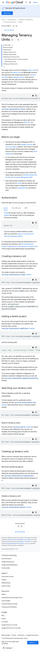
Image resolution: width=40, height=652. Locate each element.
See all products (6, 558)
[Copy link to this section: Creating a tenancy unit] (28, 256)
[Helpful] (13, 25)
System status (6, 586)
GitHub (4, 594)
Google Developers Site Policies (15, 543)
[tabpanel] (20, 224)
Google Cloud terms (32, 635)
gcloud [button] (5, 208)
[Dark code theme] (33, 95)
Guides (20, 22)
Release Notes (6, 583)
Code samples (6, 600)
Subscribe (33, 642)
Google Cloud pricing (8, 562)
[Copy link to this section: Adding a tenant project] (28, 316)
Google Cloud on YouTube (9, 625)
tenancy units (31, 70)
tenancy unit (16, 72)
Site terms (21, 635)
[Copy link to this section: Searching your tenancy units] (34, 388)
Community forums (8, 576)
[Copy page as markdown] (18, 39)
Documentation (11, 19)
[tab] (6, 208)
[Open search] (26, 2)
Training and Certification (9, 607)
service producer (11, 147)
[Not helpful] (16, 25)
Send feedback (9, 30)
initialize (7, 215)
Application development (26, 19)
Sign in (35, 2)
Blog (3, 615)
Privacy (14, 635)
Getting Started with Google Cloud (12, 597)
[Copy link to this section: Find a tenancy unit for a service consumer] (12, 396)
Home (3, 19)
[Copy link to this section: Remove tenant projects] (25, 467)
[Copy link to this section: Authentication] (19, 198)
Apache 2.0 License (24, 541)
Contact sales (6, 568)
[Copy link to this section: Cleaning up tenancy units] (31, 451)
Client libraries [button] (16, 208)
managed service (18, 77)
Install (6, 213)
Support (4, 579)
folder (19, 183)
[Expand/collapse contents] (12, 45)
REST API (27, 122)
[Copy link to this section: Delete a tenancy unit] (23, 496)
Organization (21, 188)
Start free (7, 13)
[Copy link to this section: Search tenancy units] (22, 423)
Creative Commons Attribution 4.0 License (18, 539)
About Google (6, 635)
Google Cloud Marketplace (10, 565)
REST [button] (26, 208)
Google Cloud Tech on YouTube (11, 628)
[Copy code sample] (36, 95)
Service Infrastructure (15, 8)
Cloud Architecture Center (9, 604)
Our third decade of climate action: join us (15, 638)
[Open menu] (3, 2)
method (16, 275)
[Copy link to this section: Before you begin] (22, 137)
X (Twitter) (5, 622)
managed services (26, 144)
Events (4, 618)
